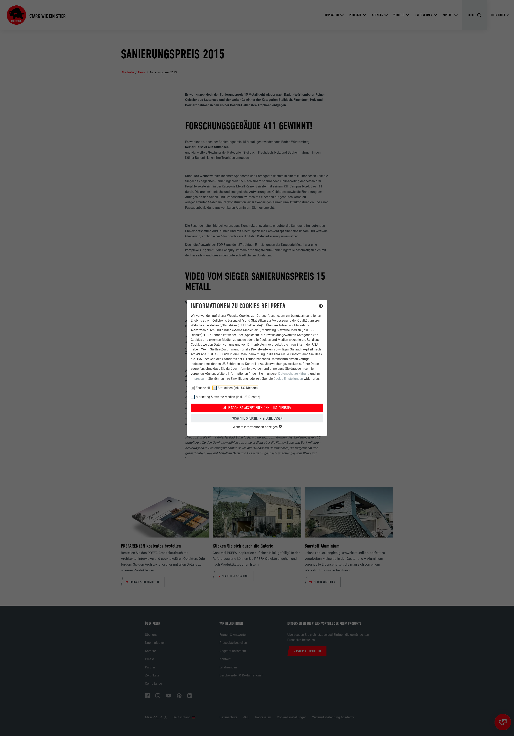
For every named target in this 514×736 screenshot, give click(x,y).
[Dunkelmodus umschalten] (320, 306)
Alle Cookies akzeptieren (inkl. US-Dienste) (257, 407)
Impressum (199, 379)
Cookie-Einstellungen (288, 379)
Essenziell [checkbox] (203, 388)
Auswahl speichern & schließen (257, 418)
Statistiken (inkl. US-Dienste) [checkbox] (238, 388)
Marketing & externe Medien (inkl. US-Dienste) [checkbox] (228, 397)
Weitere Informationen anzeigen (255, 427)
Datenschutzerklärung (293, 374)
